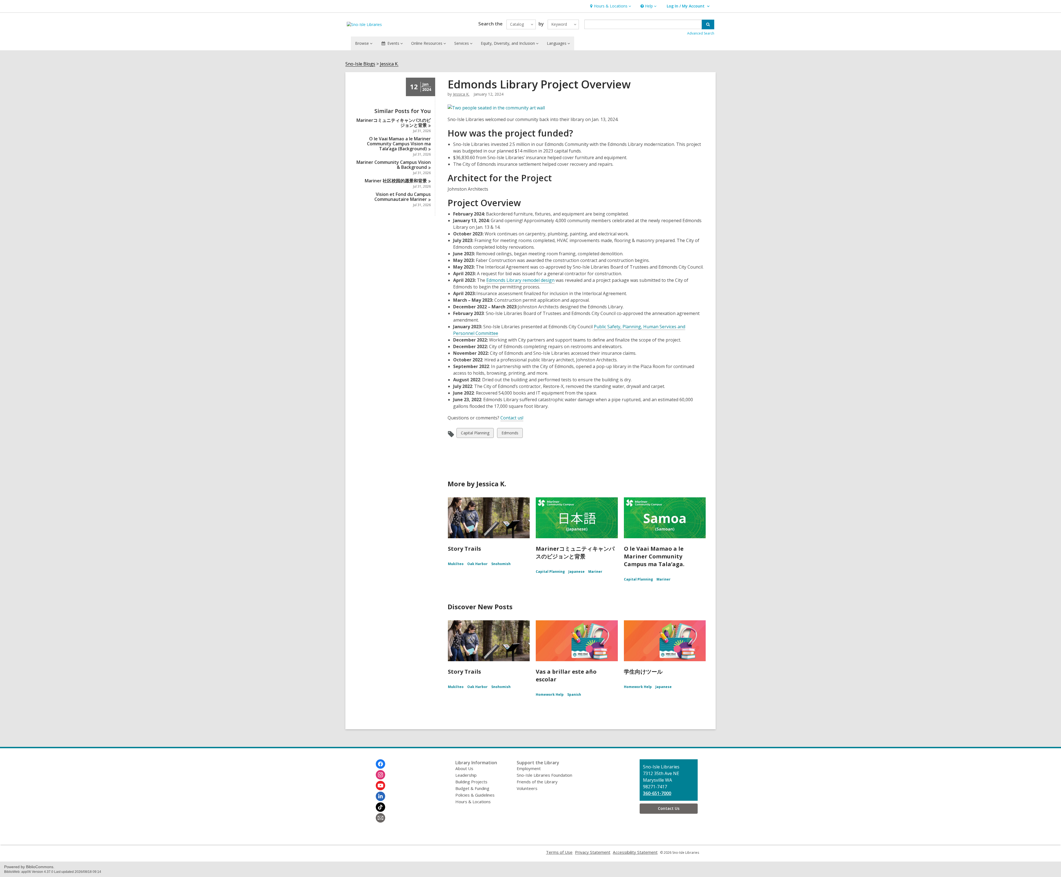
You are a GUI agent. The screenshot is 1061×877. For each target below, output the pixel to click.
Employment (529, 768)
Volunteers (527, 788)
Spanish (574, 694)
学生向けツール (643, 671)
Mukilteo (456, 563)
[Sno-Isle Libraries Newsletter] (380, 818)
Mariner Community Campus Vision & (393, 164)
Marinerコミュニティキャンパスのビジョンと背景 (575, 552)
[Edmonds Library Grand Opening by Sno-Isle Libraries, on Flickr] (496, 108)
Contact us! (511, 418)
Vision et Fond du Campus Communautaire (402, 196)
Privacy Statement (592, 852)
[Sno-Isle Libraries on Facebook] (380, 764)
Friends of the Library (537, 781)
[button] (610, 6)
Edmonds (509, 434)
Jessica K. (389, 64)
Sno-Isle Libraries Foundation (544, 775)
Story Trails (464, 548)
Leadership (466, 775)
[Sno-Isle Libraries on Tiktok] (380, 807)
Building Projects (471, 781)
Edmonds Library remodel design (520, 280)
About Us (464, 768)
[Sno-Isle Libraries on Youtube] (380, 785)
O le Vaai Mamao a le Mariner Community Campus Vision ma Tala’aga (399, 144)
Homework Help (550, 694)
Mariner (595, 571)
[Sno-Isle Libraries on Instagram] (380, 774)
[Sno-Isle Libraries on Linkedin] (380, 796)
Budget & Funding (472, 788)
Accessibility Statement (635, 852)
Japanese (576, 571)
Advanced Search (700, 33)
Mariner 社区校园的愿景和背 (396, 181)
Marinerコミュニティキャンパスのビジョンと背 (393, 122)
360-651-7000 (657, 793)
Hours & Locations (473, 801)
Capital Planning (475, 434)
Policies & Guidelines (475, 795)
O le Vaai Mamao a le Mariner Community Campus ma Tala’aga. (654, 556)
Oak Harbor (477, 563)
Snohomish (501, 563)
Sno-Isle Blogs (360, 64)
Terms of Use (559, 852)
